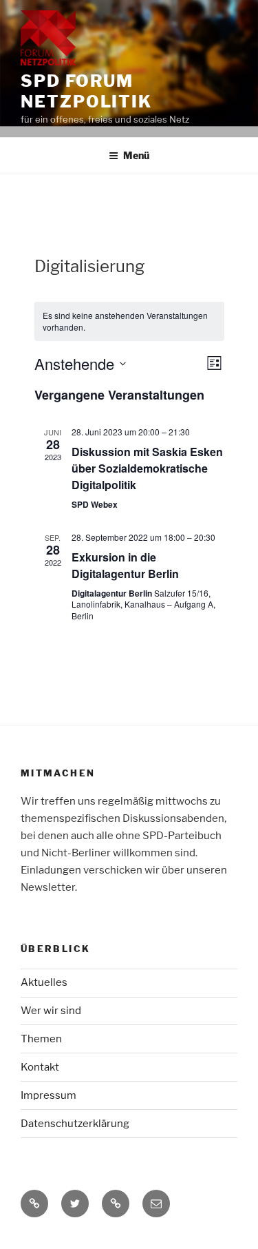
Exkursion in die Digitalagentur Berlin (125, 565)
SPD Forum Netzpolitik (86, 91)
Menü (136, 155)
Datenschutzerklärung (75, 1123)
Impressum (48, 1095)
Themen (41, 1039)
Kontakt (40, 1067)
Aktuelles (44, 982)
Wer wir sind (51, 1010)
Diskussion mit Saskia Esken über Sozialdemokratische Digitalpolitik (147, 468)
